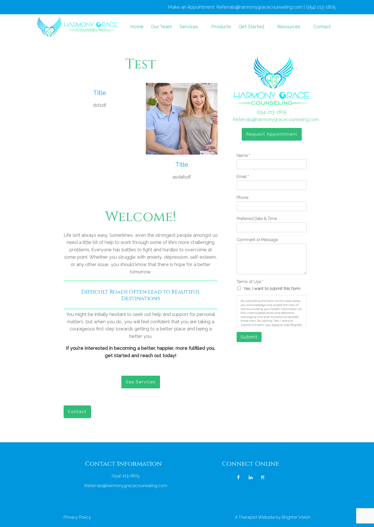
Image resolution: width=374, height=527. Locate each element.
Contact (322, 26)
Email (243, 176)
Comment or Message (257, 239)
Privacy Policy (77, 517)
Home (136, 26)
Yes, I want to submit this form (271, 288)
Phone (242, 197)
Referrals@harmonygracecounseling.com (276, 119)
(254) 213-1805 (271, 112)
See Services (141, 381)
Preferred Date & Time (257, 218)
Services (189, 26)
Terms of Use (250, 281)
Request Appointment (271, 134)
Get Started (251, 26)
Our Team (161, 26)
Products (221, 26)
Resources (288, 26)
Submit (249, 337)
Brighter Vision (296, 517)
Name (243, 155)
